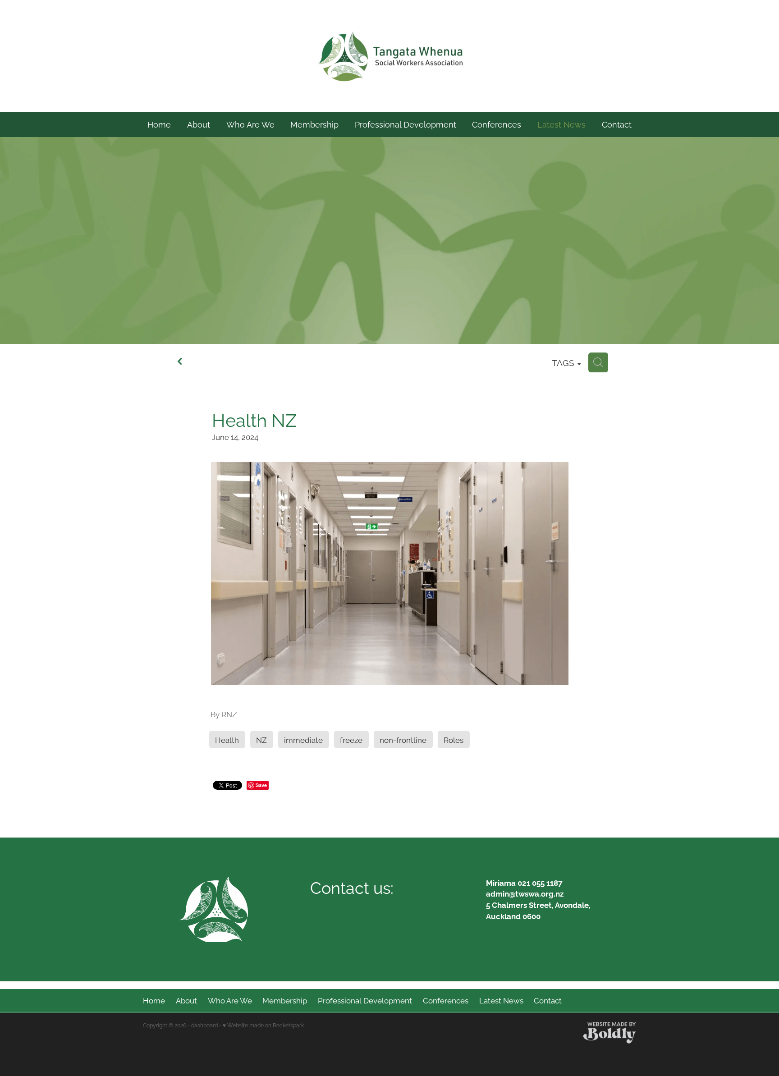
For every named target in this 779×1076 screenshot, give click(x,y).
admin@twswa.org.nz (525, 893)
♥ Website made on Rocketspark (263, 1025)
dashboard (204, 1025)
